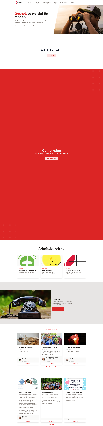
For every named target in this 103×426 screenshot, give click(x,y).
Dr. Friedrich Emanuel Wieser (52, 357)
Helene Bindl (71, 358)
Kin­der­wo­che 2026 (47, 392)
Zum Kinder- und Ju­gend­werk (27, 270)
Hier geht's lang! (51, 158)
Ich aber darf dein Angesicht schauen (74, 348)
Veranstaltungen (63, 2)
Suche (72, 2)
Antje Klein (24, 416)
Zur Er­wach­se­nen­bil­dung (73, 270)
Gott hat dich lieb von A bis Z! (74, 392)
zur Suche (51, 55)
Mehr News (51, 424)
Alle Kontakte (58, 309)
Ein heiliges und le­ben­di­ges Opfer (26, 348)
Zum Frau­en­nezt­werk (48, 270)
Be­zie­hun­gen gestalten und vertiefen (50, 348)
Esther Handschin (25, 358)
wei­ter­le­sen (28, 277)
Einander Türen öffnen (25, 392)
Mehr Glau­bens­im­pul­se (51, 366)
